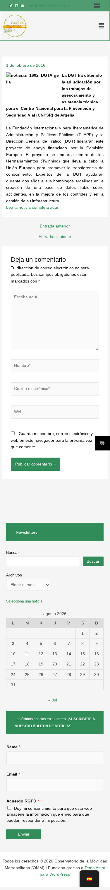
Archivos (14, 575)
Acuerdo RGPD (22, 801)
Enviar (24, 834)
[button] (97, 5)
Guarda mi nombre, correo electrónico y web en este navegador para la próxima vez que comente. (52, 440)
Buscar (12, 552)
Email (13, 774)
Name (13, 747)
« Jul (52, 700)
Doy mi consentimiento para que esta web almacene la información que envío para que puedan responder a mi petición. (49, 814)
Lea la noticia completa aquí (32, 207)
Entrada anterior (55, 226)
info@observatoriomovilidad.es (50, 5)
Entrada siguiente (55, 237)
